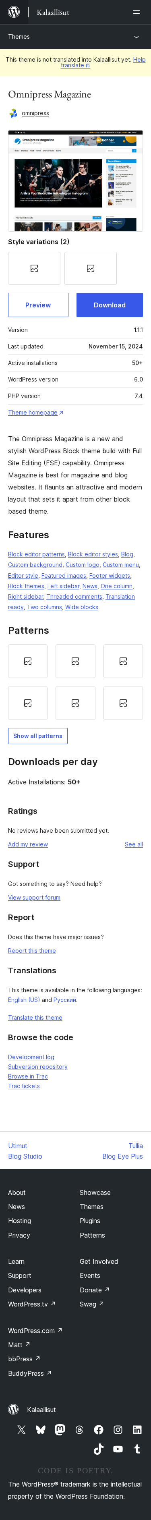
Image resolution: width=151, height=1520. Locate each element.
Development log (31, 1056)
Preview (38, 305)
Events (90, 1275)
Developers (24, 1290)
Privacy (19, 1235)
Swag (92, 1304)
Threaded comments (74, 596)
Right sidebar (25, 596)
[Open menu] (138, 12)
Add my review (28, 844)
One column (116, 586)
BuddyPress (30, 1373)
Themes (19, 36)
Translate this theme (35, 1017)
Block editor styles (93, 554)
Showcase (95, 1192)
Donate (95, 1290)
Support (19, 1275)
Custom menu (121, 564)
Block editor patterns (36, 554)
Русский (65, 999)
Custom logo (82, 564)
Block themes (26, 586)
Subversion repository (38, 1066)
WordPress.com (35, 1331)
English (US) (24, 999)
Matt (19, 1345)
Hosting (19, 1221)
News (90, 586)
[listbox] (75, 682)
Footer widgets (109, 575)
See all (134, 844)
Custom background (35, 564)
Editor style (23, 575)
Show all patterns (37, 735)
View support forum (34, 897)
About (17, 1192)
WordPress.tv (32, 1304)
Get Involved (99, 1261)
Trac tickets (24, 1085)
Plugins (90, 1221)
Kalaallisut (41, 1410)
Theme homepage (33, 412)
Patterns (92, 1235)
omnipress (35, 113)
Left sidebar (63, 586)
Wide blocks (81, 606)
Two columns (44, 606)
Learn (16, 1261)
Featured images (63, 575)
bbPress (24, 1359)
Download (110, 305)
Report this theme (32, 950)
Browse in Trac (28, 1076)
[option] (28, 661)
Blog (127, 554)
